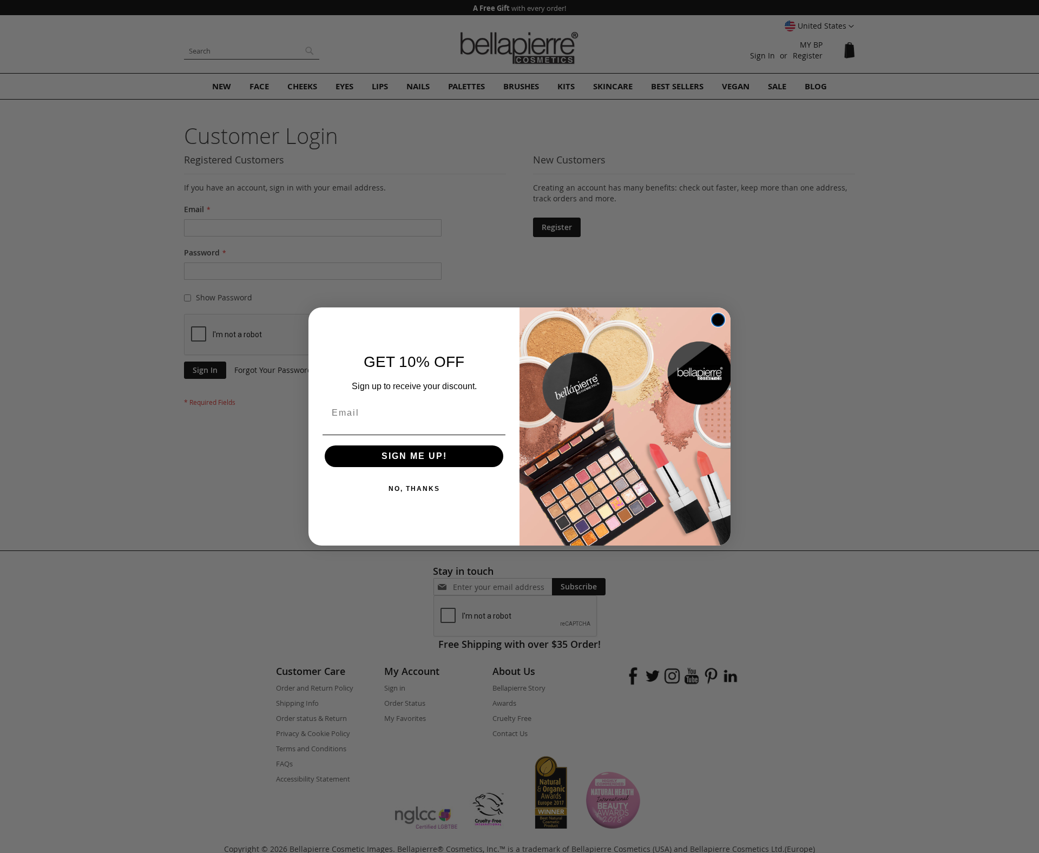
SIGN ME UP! (414, 456)
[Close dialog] (718, 320)
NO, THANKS (414, 489)
